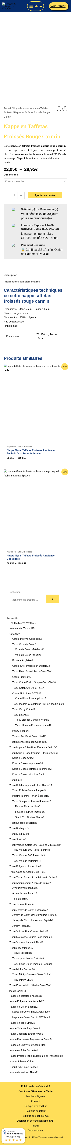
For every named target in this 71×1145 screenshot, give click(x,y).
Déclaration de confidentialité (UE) (35, 1120)
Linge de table (20, 108)
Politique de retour (35, 1111)
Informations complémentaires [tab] (22, 281)
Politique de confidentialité (35, 1086)
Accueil (7, 108)
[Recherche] (52, 599)
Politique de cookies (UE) (35, 1115)
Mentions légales (35, 1096)
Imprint (35, 1125)
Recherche (14, 592)
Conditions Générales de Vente (35, 1091)
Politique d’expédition (35, 1106)
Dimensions (11, 174)
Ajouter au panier (45, 195)
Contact (35, 1101)
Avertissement (36, 1130)
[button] (59, 6)
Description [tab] (10, 275)
